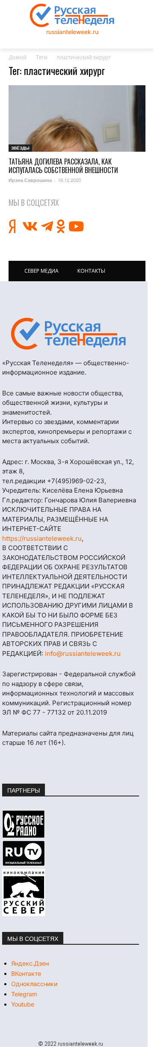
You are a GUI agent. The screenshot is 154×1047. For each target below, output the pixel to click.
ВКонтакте (26, 973)
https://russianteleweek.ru (42, 538)
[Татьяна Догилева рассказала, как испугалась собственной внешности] (77, 118)
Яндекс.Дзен (30, 963)
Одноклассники (34, 983)
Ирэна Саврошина (30, 180)
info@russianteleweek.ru (83, 653)
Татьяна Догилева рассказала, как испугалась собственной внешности (63, 165)
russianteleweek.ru (72, 31)
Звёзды (20, 148)
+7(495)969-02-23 (75, 481)
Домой (18, 57)
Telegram (24, 994)
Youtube (22, 1004)
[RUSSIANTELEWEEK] (72, 15)
